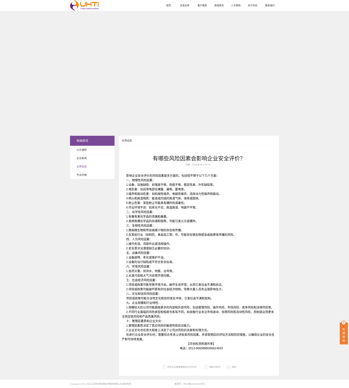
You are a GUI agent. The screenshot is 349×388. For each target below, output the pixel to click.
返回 (234, 367)
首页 (168, 5)
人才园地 (235, 5)
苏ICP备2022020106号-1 (194, 384)
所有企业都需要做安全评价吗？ (182, 367)
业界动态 (82, 166)
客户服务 (202, 5)
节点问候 (82, 175)
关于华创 (252, 5)
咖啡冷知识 (214, 367)
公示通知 (82, 149)
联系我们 (270, 5)
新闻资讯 (219, 5)
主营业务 (184, 5)
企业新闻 (82, 158)
